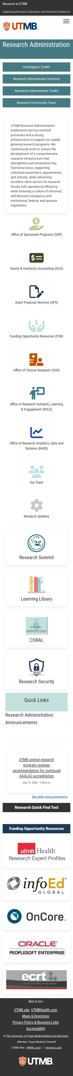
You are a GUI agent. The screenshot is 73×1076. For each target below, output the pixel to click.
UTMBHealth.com (44, 1010)
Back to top (36, 1001)
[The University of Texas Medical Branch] (21, 27)
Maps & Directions (35, 1016)
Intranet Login (53, 1047)
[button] (66, 21)
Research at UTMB (15, 4)
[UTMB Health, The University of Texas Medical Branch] (36, 1062)
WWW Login (34, 1047)
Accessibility (35, 1028)
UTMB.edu (21, 1010)
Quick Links (36, 700)
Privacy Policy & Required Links (36, 1022)
